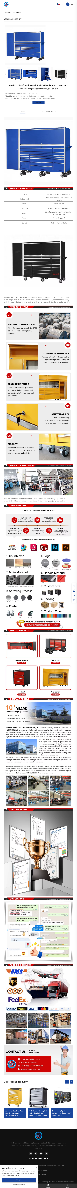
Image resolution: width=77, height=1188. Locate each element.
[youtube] (46, 1153)
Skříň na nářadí (17, 13)
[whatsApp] (74, 590)
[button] (67, 1082)
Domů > (7, 13)
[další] (70, 74)
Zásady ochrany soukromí (65, 1182)
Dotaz (38, 102)
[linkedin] (41, 1153)
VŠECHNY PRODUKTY (12, 19)
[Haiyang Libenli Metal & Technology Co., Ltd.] (6, 4)
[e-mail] (74, 595)
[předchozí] (5, 74)
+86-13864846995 (40, 1170)
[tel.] (74, 585)
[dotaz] (74, 600)
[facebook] (35, 1153)
